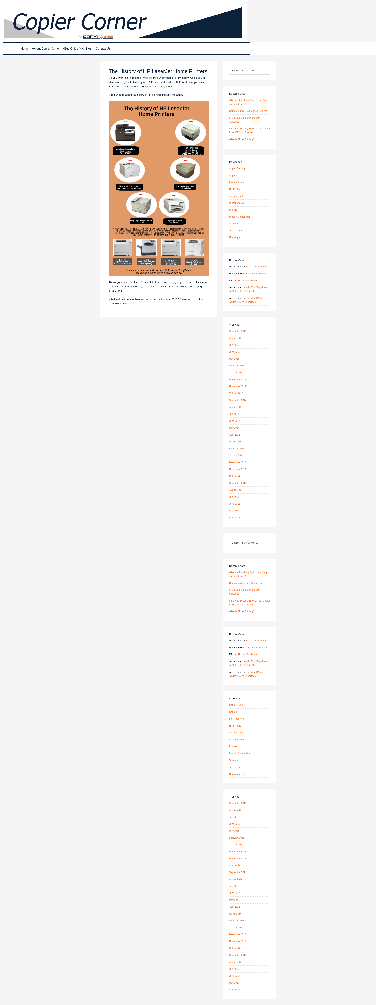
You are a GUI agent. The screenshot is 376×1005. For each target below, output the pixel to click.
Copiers (233, 175)
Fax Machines (236, 182)
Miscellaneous (236, 203)
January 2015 (236, 372)
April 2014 (234, 434)
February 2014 (236, 448)
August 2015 (235, 338)
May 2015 (234, 359)
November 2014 (237, 386)
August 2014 (235, 407)
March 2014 (235, 441)
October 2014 (236, 393)
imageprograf (236, 196)
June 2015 (234, 352)
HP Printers (235, 189)
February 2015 (236, 365)
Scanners (234, 223)
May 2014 (234, 428)
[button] (159, 308)
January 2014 (236, 455)
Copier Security (237, 168)
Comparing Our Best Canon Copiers (248, 111)
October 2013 (236, 476)
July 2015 (234, 345)
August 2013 (235, 490)
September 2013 (237, 483)
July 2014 (234, 414)
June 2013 (234, 503)
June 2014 (234, 421)
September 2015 (237, 331)
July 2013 (234, 497)
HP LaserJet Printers (257, 266)
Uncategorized (236, 237)
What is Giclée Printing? (241, 139)
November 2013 (237, 469)
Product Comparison (240, 216)
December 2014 (237, 379)
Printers (233, 210)
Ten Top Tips (235, 230)
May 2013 (234, 510)
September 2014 (237, 400)
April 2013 (234, 517)
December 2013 (237, 462)
